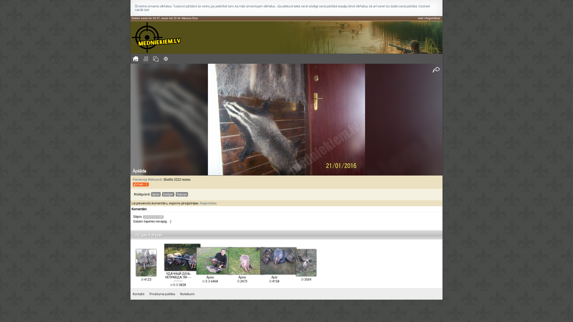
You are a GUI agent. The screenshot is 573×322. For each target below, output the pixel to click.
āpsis (156, 194)
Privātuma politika (162, 294)
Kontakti (138, 294)
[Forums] (156, 59)
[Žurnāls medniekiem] (146, 59)
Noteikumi (187, 294)
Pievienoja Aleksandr (147, 179)
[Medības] (166, 59)
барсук (182, 194)
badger (168, 194)
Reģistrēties (432, 18)
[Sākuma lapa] (135, 59)
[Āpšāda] (286, 120)
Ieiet (420, 18)
